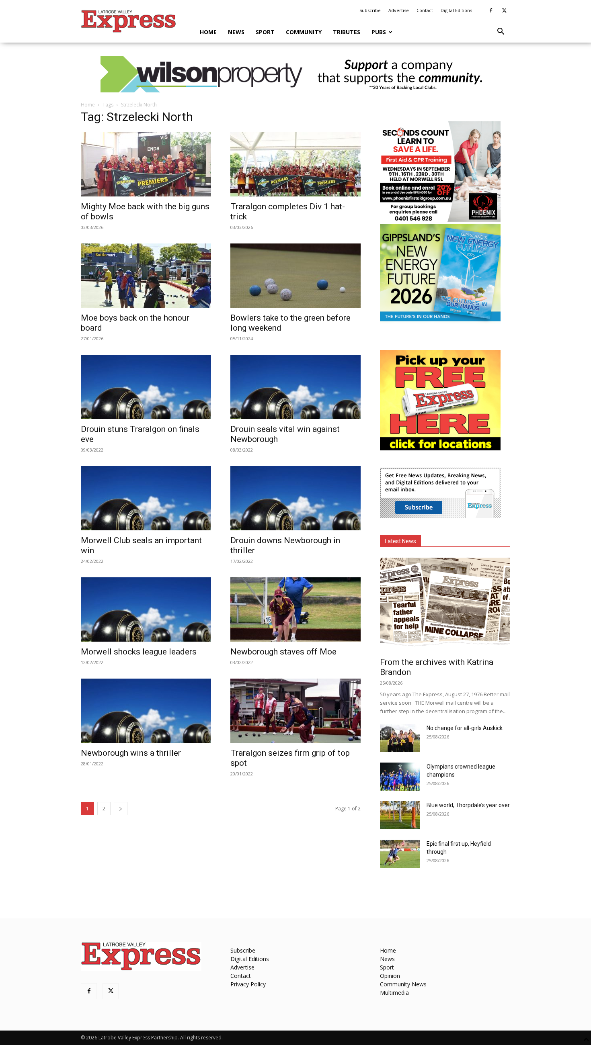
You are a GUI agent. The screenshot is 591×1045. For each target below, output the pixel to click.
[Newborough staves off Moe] (295, 609)
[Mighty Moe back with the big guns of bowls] (146, 164)
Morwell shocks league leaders (139, 651)
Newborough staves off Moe (283, 651)
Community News (403, 984)
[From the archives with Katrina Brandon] (445, 605)
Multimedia (394, 992)
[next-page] (120, 808)
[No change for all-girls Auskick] (400, 738)
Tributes (346, 32)
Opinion (390, 976)
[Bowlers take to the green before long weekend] (295, 275)
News (236, 32)
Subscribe (370, 10)
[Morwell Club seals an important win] (146, 498)
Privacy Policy (248, 984)
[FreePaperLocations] (440, 448)
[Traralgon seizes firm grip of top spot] (295, 711)
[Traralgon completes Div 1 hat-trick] (295, 164)
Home (208, 32)
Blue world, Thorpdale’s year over (468, 805)
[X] (504, 10)
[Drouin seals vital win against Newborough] (295, 387)
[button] (500, 32)
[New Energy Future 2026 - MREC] (440, 322)
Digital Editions (456, 10)
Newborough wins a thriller (131, 753)
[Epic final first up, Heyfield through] (400, 854)
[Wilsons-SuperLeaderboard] (295, 74)
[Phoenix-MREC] (440, 219)
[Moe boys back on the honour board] (146, 275)
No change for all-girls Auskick (465, 728)
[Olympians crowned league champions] (400, 777)
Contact (425, 10)
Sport (265, 32)
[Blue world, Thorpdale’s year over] (400, 815)
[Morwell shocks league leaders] (146, 609)
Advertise (398, 10)
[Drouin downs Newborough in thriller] (295, 498)
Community (304, 32)
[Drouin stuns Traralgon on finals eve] (146, 387)
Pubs (378, 32)
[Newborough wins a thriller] (146, 711)
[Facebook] (491, 10)
